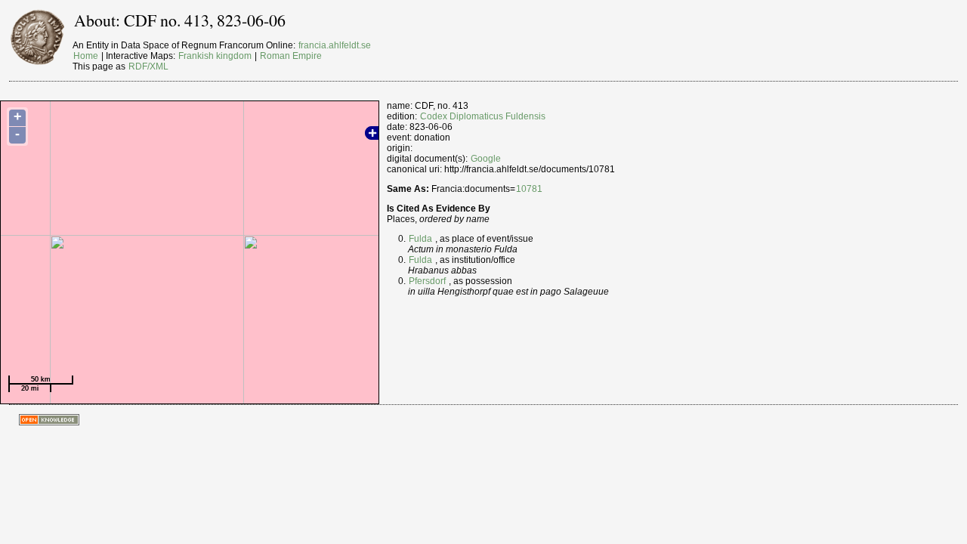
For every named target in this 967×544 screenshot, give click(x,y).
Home (85, 56)
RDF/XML (148, 66)
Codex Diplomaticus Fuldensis (482, 116)
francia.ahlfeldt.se (334, 45)
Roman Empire (291, 56)
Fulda (420, 238)
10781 (529, 189)
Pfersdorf (427, 281)
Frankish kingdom (215, 56)
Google (486, 158)
